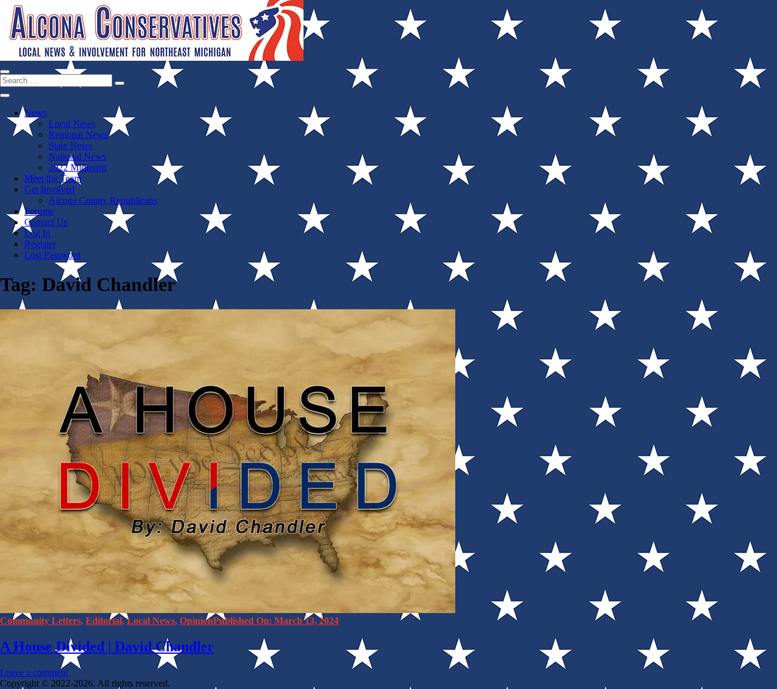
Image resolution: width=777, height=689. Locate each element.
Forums (38, 211)
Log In (37, 233)
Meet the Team (52, 178)
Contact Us (45, 222)
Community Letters (40, 620)
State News (70, 145)
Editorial (104, 620)
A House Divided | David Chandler (107, 646)
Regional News (78, 134)
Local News (72, 123)
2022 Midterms (78, 167)
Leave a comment (34, 672)
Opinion (196, 620)
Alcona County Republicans (103, 200)
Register (40, 244)
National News (77, 156)
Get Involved (49, 189)
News (35, 113)
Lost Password (52, 255)
